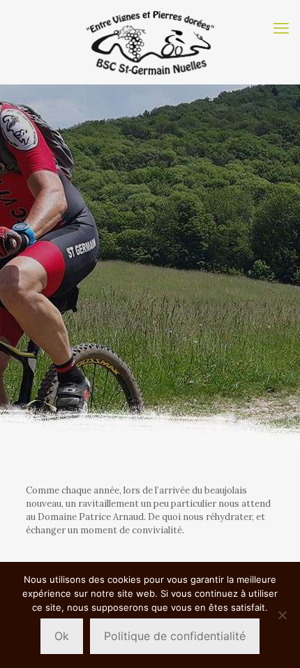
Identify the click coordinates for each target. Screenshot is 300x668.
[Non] (283, 615)
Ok (61, 636)
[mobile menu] (281, 28)
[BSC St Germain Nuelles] (150, 42)
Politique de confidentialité (175, 636)
